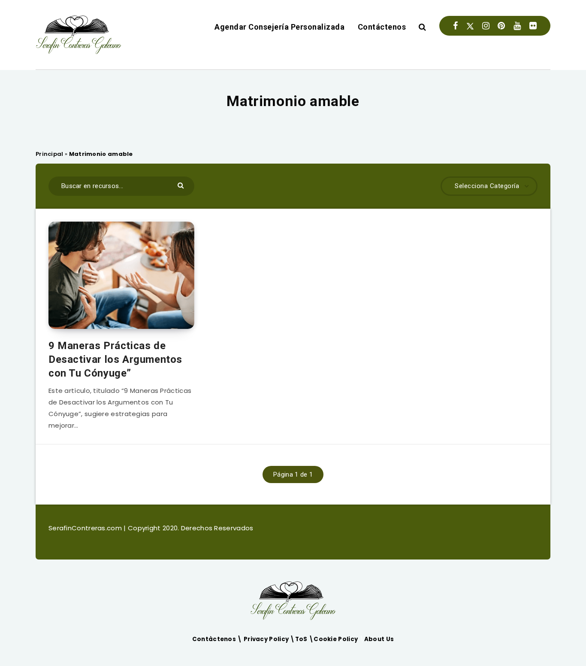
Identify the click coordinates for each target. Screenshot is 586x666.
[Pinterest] (501, 25)
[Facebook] (455, 25)
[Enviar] (182, 184)
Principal (49, 154)
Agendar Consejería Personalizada (279, 26)
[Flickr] (533, 25)
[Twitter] (470, 25)
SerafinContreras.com (86, 527)
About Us (379, 639)
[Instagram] (485, 25)
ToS (302, 639)
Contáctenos (382, 26)
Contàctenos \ (218, 639)
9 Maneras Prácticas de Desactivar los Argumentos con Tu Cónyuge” (115, 360)
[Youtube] (517, 25)
